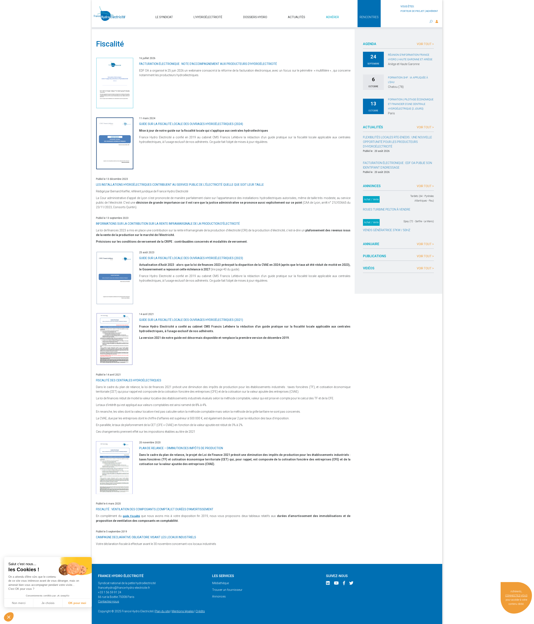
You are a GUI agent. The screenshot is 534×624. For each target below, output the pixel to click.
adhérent (432, 11)
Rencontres (369, 17)
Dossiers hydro (255, 17)
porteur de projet (412, 11)
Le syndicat (164, 17)
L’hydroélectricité (208, 17)
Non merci (18, 603)
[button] (9, 617)
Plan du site (162, 611)
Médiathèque (220, 583)
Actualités (296, 17)
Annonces (219, 596)
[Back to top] (528, 618)
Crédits (200, 611)
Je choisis (48, 603)
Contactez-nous (108, 601)
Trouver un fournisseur (227, 589)
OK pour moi (77, 603)
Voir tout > (425, 44)
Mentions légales (183, 611)
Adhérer (332, 17)
